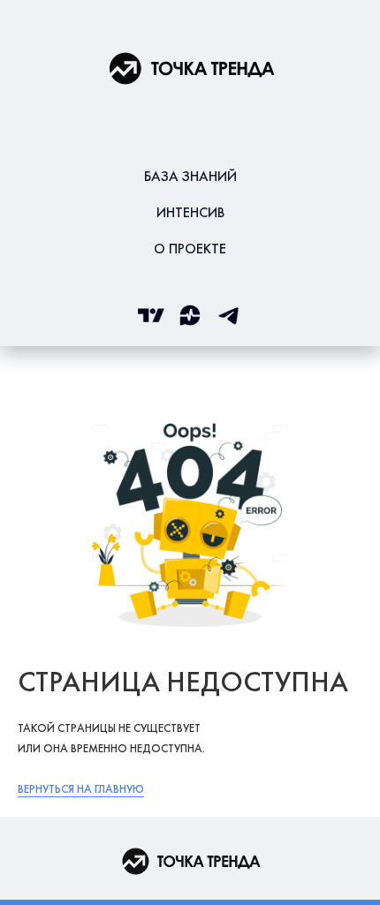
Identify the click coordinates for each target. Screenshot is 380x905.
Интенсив (190, 212)
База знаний (190, 176)
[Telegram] (229, 315)
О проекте (190, 248)
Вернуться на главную (81, 788)
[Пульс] (190, 315)
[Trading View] (151, 315)
